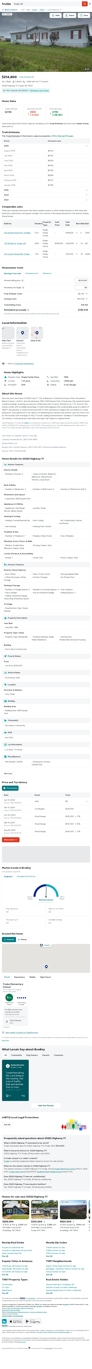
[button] (85, 3)
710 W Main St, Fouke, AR (15, 243)
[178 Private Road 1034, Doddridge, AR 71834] (73, 1209)
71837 (42, 10)
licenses (66, 1304)
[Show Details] (86, 145)
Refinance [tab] (47, 273)
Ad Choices (20, 1332)
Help (3, 1332)
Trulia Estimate (13, 136)
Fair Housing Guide (33, 1330)
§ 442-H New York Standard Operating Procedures (17, 1308)
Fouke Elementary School (65, 1169)
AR (28, 10)
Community (16, 1055)
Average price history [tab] (26, 876)
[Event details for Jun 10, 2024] (86, 801)
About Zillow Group (19, 1330)
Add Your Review (46, 1105)
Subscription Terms (82, 1330)
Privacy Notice (10, 1332)
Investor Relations (59, 1330)
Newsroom (49, 1330)
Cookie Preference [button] (30, 1332)
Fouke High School (17, 1172)
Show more (9, 840)
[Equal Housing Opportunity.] (29, 1348)
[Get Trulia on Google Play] (33, 1321)
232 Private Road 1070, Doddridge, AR (20, 233)
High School (45, 977)
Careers (42, 1330)
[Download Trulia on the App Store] (16, 1321)
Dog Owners (32, 1055)
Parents (45, 1055)
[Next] (88, 1215)
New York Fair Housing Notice (11, 1310)
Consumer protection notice (38, 1312)
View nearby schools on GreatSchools (21, 1032)
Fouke (34, 10)
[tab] (10, 788)
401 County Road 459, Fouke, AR (18, 254)
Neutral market (46, 900)
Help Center (48, 1348)
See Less (9, 773)
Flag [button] (23, 1096)
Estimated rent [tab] (31, 273)
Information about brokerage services (17, 1312)
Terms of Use (71, 1330)
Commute (58, 1055)
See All (8, 1124)
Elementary (19, 977)
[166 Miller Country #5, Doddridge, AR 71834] (15, 1209)
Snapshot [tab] (8, 876)
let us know (22, 1342)
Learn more (5, 1040)
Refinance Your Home (39, 90)
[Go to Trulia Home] (6, 4)
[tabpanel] (46, 296)
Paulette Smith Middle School (49, 1172)
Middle (32, 977)
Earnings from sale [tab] (12, 273)
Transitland (31, 1298)
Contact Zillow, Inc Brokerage (12, 1316)
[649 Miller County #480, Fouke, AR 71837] (44, 1209)
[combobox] (50, 3)
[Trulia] (4, 1321)
